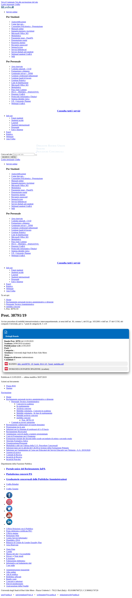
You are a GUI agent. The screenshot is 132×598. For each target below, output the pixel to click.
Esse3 (8, 132)
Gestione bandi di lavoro (21, 78)
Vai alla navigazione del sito (26, 2)
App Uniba (10, 139)
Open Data (10, 549)
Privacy (9, 556)
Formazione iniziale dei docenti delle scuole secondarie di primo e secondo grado (39, 438)
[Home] (57, 152)
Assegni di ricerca (13, 452)
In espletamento (22, 406)
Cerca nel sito (6, 154)
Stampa (9, 388)
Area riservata (17, 66)
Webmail (9, 136)
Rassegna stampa (18, 43)
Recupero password (19, 45)
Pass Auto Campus (19, 90)
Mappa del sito (12, 554)
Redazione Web (12, 536)
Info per (9, 116)
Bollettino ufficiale (13, 577)
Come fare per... (17, 24)
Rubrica (9, 134)
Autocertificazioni (18, 22)
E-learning (10, 558)
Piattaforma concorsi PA (19, 474)
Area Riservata (12, 545)
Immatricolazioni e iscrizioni (22, 31)
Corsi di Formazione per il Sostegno (20, 436)
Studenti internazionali (20, 125)
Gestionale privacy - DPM (22, 73)
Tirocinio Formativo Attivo (17, 441)
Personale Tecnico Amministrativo (20, 304)
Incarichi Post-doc (13, 459)
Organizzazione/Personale (16, 443)
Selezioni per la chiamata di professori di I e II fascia (27, 429)
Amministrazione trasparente (17, 570)
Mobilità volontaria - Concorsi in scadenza (33, 411)
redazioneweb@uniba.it (69, 595)
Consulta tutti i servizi (68, 110)
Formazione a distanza (20, 71)
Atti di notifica (12, 574)
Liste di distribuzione (19, 83)
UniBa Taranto (12, 489)
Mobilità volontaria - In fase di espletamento (34, 413)
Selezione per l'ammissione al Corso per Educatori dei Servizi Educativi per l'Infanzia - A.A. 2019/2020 (48, 450)
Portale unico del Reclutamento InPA (25, 468)
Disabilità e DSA (13, 540)
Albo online (11, 572)
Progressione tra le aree (15, 427)
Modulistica (16, 36)
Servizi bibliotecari (19, 49)
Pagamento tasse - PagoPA (22, 38)
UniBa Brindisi (12, 484)
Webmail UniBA (18, 103)
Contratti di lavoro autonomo (23, 422)
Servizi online (11, 12)
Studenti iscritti (17, 120)
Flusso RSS (11, 386)
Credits (9, 551)
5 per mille (10, 565)
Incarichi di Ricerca (14, 457)
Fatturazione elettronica (15, 561)
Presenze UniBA (18, 94)
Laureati (14, 123)
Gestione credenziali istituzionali (24, 76)
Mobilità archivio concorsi (27, 415)
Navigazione (6, 392)
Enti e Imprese (17, 130)
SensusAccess (17, 47)
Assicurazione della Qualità (17, 586)
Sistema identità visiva (20, 99)
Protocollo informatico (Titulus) (24, 96)
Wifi (13, 56)
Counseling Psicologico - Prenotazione (27, 26)
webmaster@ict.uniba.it (46, 595)
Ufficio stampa (12, 533)
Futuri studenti (17, 118)
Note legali (18, 556)
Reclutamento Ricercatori (16, 432)
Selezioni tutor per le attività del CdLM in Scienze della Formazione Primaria (37, 448)
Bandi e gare (11, 579)
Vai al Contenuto (8, 2)
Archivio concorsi (23, 408)
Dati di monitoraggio (14, 584)
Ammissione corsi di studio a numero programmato (27, 434)
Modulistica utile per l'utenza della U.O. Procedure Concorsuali (32, 445)
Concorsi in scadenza (25, 404)
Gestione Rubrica (18, 80)
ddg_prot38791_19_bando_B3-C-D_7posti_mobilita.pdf (41, 364)
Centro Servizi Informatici (16, 538)
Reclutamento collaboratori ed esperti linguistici (25, 425)
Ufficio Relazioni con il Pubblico (19, 529)
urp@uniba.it (6, 595)
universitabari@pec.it (24, 595)
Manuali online (17, 29)
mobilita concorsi (13, 306)
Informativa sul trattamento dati (18, 563)
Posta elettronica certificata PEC (19, 531)
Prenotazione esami (19, 40)
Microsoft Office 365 (19, 33)
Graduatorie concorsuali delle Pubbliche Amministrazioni (36, 479)
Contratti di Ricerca (14, 455)
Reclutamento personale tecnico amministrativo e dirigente (29, 302)
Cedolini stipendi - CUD (21, 69)
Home (8, 300)
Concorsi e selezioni (14, 581)
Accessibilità (25, 554)
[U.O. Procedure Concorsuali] (18, 152)
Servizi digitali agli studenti (22, 52)
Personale (15, 127)
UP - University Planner (21, 101)
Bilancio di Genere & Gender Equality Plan (24, 542)
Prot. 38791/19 (28, 420)
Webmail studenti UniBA (21, 54)
